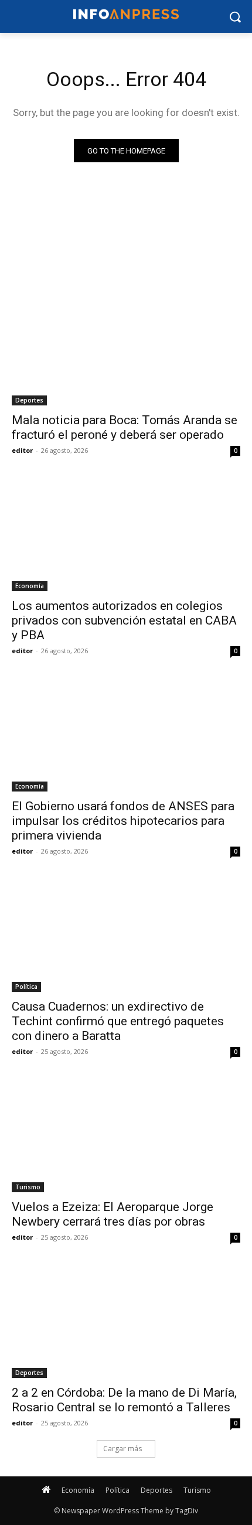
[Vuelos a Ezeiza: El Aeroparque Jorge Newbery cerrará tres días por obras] (126, 1135)
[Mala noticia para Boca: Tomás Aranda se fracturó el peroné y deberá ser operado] (126, 348)
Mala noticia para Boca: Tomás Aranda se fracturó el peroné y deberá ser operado (124, 427)
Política (26, 986)
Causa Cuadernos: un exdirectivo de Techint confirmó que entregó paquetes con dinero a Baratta (118, 1021)
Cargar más (122, 1449)
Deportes (29, 400)
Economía (29, 586)
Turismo (27, 1187)
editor (22, 450)
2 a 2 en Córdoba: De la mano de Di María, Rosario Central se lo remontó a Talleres (124, 1400)
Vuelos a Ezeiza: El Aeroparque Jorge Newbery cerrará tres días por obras (112, 1214)
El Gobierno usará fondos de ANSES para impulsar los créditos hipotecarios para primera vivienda (123, 820)
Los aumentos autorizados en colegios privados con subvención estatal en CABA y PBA (124, 620)
